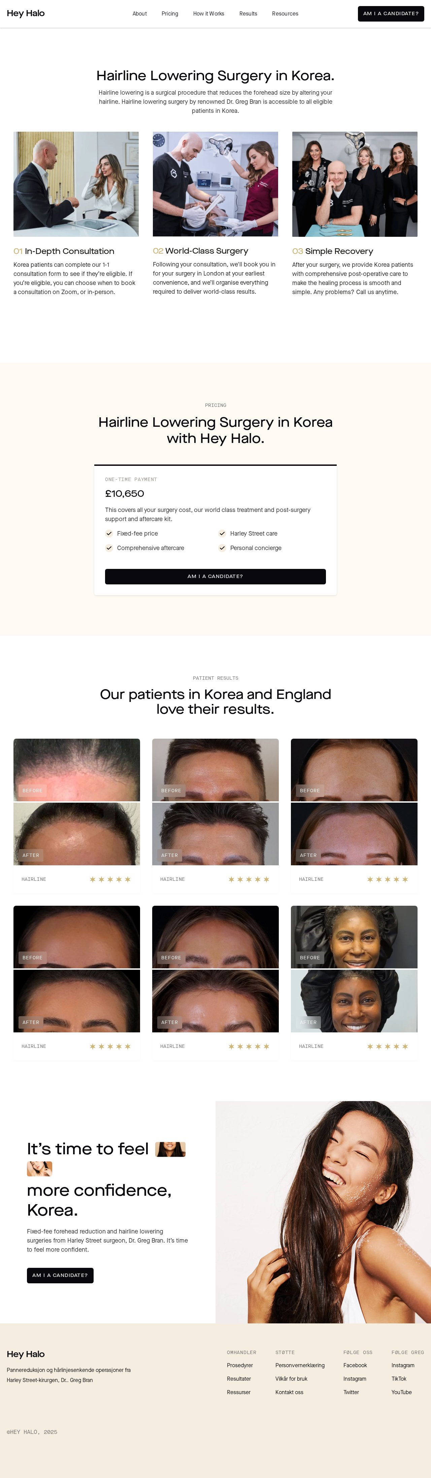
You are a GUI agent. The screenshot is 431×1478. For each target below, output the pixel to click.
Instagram (354, 1379)
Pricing (170, 14)
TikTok (399, 1379)
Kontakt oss (289, 1392)
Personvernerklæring (300, 1365)
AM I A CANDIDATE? (391, 14)
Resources (285, 14)
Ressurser (239, 1392)
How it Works (209, 14)
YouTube (402, 1392)
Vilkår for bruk (291, 1379)
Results (248, 14)
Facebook (355, 1365)
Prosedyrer (240, 1365)
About (140, 14)
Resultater (239, 1379)
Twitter (351, 1392)
